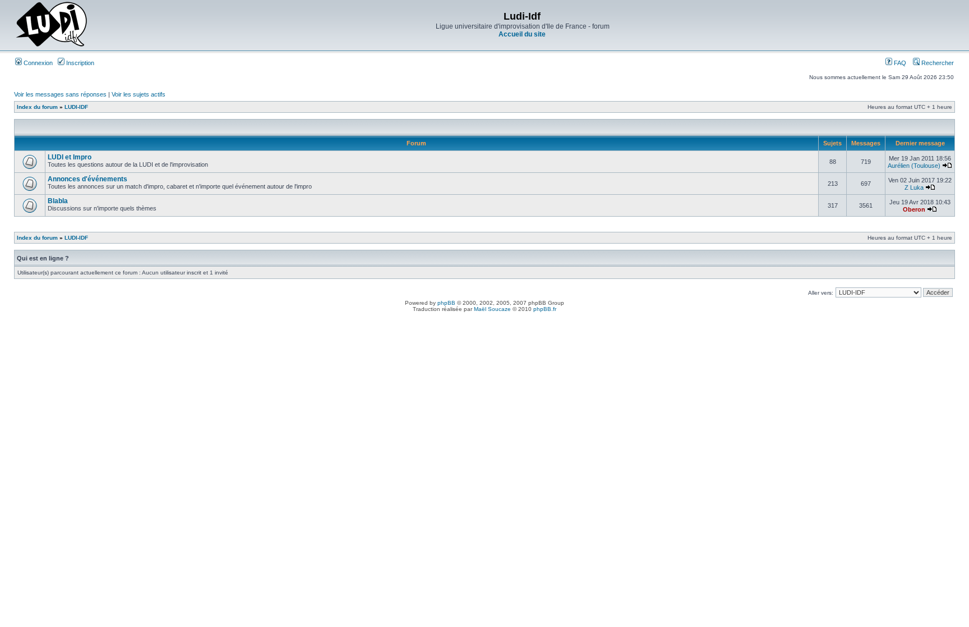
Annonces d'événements (87, 179)
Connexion (37, 63)
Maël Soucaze (492, 309)
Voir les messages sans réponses (60, 94)
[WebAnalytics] (484, 318)
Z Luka (914, 187)
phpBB (446, 303)
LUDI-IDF (76, 107)
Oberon (914, 209)
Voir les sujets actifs (138, 94)
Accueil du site (522, 34)
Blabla (58, 201)
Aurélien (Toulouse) (914, 165)
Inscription (79, 63)
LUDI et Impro (69, 157)
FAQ (899, 63)
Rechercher (937, 63)
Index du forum (37, 107)
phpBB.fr (544, 309)
